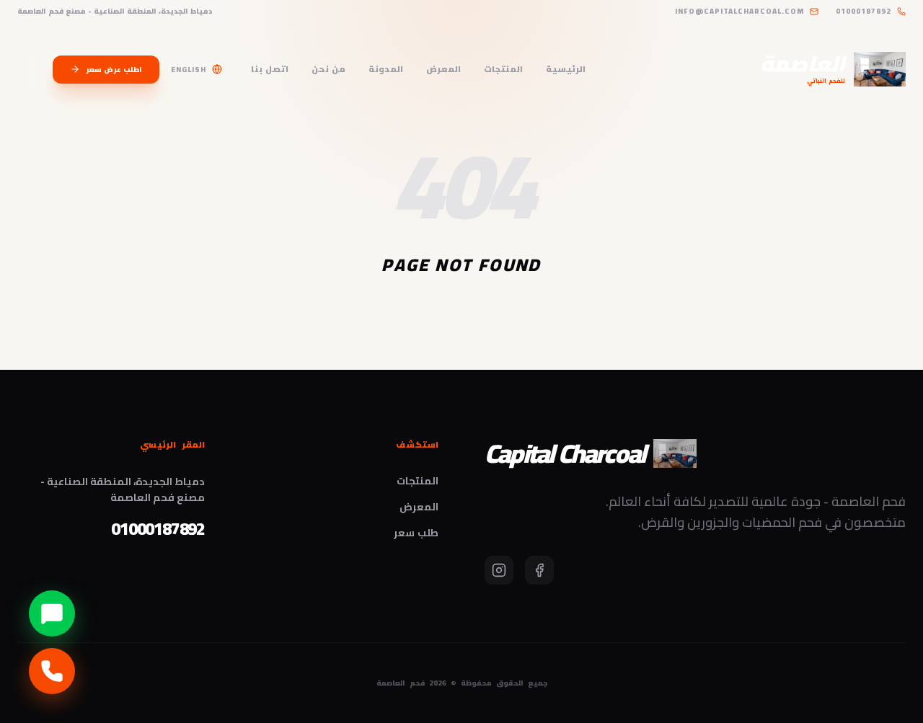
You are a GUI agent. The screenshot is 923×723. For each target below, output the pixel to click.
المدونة (385, 69)
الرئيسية (566, 69)
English (188, 69)
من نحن (328, 69)
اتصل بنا (269, 69)
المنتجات (503, 69)
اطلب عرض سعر (114, 69)
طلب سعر (416, 532)
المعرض (443, 69)
